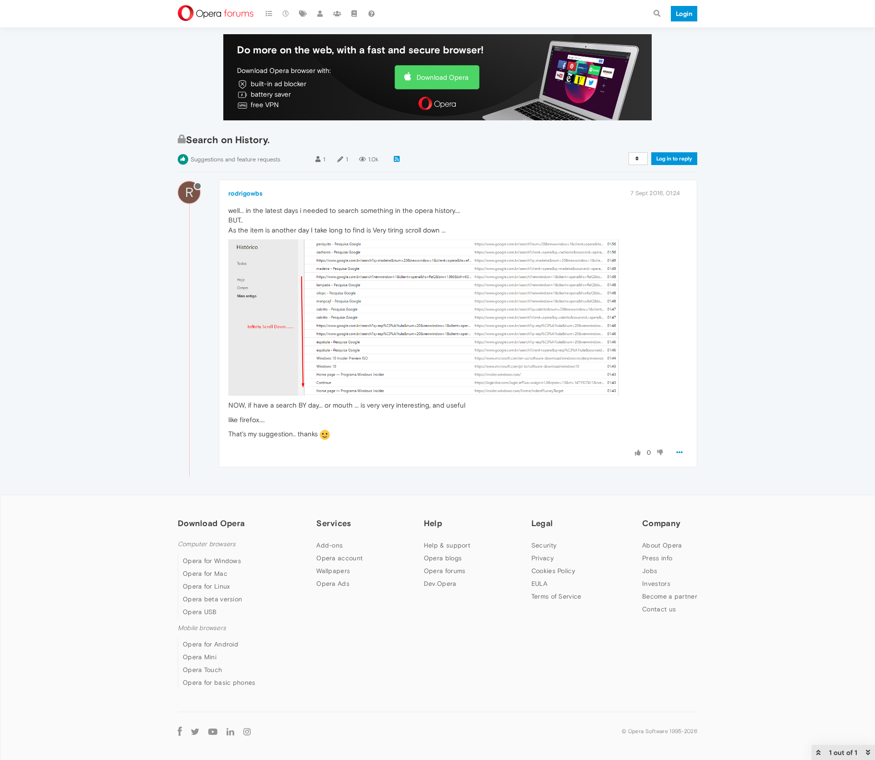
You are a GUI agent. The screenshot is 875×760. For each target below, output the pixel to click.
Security (543, 545)
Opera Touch (202, 669)
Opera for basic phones (219, 682)
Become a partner (669, 596)
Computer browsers (207, 544)
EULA (539, 583)
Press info (657, 558)
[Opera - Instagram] (247, 731)
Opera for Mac (205, 573)
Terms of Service (556, 596)
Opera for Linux (206, 586)
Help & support (447, 545)
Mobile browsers (202, 628)
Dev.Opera (440, 583)
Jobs (649, 570)
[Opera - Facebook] (179, 731)
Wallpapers (333, 570)
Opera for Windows (212, 560)
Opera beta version (212, 599)
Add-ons (329, 545)
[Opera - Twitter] (195, 731)
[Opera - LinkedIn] (230, 731)
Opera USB (200, 611)
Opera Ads (333, 583)
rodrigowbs (245, 193)
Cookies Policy (553, 570)
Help (433, 523)
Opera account (339, 558)
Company (661, 523)
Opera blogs (443, 558)
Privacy (542, 558)
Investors (656, 583)
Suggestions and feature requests (235, 159)
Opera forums (445, 570)
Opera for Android (210, 644)
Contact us (659, 609)
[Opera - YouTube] (213, 731)
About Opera (662, 545)
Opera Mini (199, 657)
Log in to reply (674, 158)
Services (333, 523)
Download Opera (442, 77)
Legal (542, 523)
